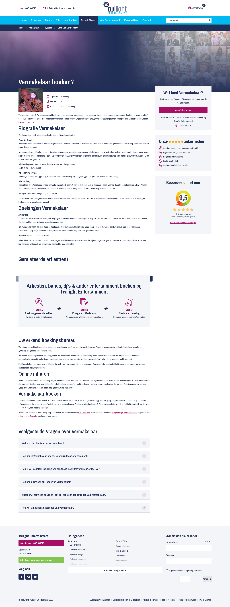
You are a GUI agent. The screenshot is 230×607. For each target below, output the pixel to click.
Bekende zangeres (78, 559)
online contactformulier (28, 416)
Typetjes (48, 27)
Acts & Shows (88, 20)
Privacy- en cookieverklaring (164, 599)
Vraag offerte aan (183, 110)
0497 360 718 (84, 412)
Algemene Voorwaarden (100, 599)
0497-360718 (30, 8)
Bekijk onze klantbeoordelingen (183, 222)
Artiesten (36, 20)
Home (24, 20)
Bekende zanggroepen (79, 563)
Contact (146, 20)
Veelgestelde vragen (187, 599)
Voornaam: (170, 555)
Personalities (131, 20)
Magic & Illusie (122, 550)
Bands (48, 20)
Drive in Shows (122, 541)
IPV (200, 599)
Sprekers (119, 565)
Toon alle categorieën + (115, 570)
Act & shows (34, 27)
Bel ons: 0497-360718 (34, 543)
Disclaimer (135, 599)
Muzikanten (71, 20)
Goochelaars (121, 555)
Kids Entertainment (110, 20)
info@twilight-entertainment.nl (61, 8)
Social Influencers (123, 545)
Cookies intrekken (120, 599)
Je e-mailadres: (173, 542)
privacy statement (194, 570)
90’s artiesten (75, 544)
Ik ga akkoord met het (185, 570)
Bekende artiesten (77, 549)
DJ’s (58, 20)
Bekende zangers (77, 554)
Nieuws (146, 599)
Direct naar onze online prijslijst (39, 559)
